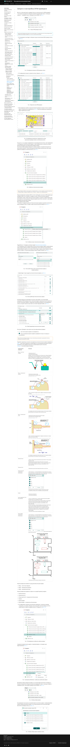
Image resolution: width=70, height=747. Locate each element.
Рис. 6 (48, 204)
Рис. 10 (44, 607)
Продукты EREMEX (52, 742)
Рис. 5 (37, 149)
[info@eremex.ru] (8, 745)
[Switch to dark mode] (42, 1)
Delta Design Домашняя (36, 3)
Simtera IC (24, 3)
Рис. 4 (36, 109)
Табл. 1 (18, 343)
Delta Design (6, 3)
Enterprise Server (18, 3)
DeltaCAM (29, 3)
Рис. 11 (25, 645)
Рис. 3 (43, 73)
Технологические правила (40, 245)
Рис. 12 (42, 685)
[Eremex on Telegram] (5, 745)
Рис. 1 (42, 15)
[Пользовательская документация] (8, 1)
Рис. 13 (32, 705)
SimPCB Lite (12, 3)
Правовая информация (62, 742)
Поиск (47, 1)
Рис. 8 (44, 273)
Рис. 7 (48, 250)
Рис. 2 (21, 38)
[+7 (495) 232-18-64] (7, 745)
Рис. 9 (47, 303)
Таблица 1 (19, 346)
